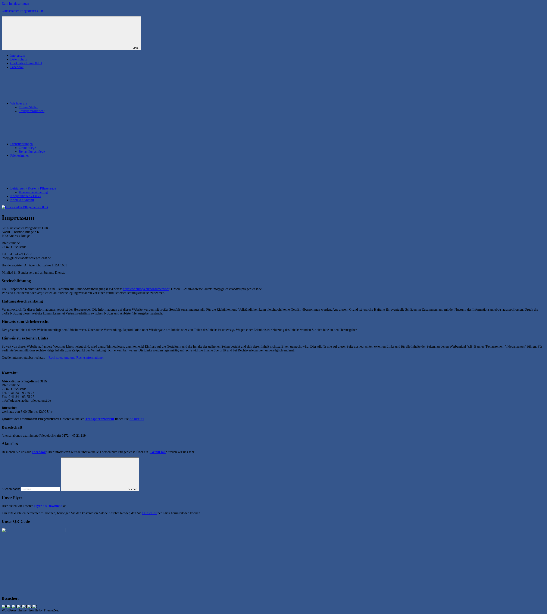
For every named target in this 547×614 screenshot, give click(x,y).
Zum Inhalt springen (15, 3)
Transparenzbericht (31, 111)
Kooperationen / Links (25, 196)
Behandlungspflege (32, 151)
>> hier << (136, 419)
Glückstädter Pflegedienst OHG (23, 11)
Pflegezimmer (19, 155)
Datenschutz (18, 59)
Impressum (17, 55)
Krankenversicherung (33, 192)
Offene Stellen (28, 107)
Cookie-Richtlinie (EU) (26, 63)
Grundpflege (27, 148)
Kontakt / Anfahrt (22, 200)
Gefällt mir (158, 452)
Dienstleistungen (21, 144)
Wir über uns (19, 103)
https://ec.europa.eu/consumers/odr (146, 289)
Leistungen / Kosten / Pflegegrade (33, 188)
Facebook (17, 67)
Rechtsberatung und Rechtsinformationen (76, 357)
